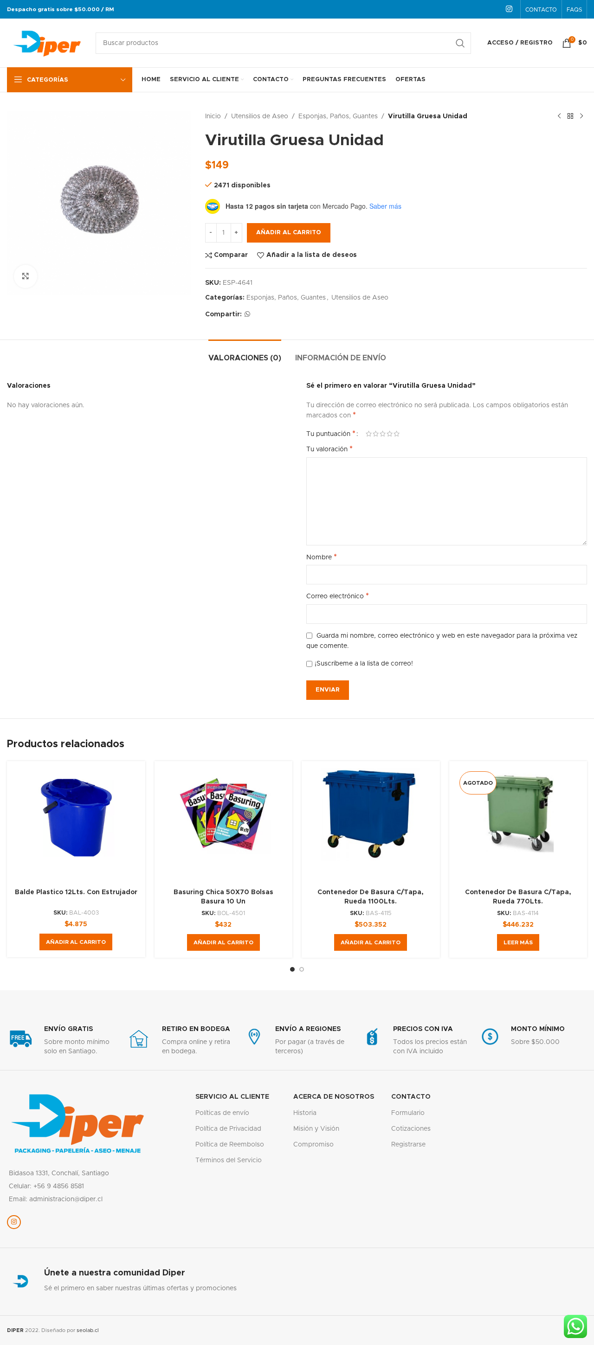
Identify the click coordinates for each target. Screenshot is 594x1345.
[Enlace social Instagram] (509, 9)
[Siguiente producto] (581, 116)
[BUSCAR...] (460, 43)
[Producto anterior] (559, 116)
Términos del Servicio (228, 1160)
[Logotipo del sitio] (46, 42)
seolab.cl (88, 1330)
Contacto (411, 1097)
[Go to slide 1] (292, 969)
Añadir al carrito (288, 233)
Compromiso (313, 1144)
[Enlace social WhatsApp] (247, 314)
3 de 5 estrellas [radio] (382, 433)
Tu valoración (329, 449)
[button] (75, 942)
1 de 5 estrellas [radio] (368, 433)
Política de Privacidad (228, 1129)
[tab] (244, 353)
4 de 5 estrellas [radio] (389, 433)
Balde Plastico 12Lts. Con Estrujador (76, 892)
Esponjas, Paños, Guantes (338, 116)
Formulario (408, 1113)
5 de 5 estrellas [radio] (396, 433)
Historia (304, 1113)
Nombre (321, 557)
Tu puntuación (330, 433)
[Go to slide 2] (301, 969)
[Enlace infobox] (61, 1040)
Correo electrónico (337, 596)
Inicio (213, 116)
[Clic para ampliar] (25, 276)
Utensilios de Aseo (259, 116)
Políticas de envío (222, 1113)
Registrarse (408, 1144)
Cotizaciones (411, 1129)
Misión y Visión (316, 1129)
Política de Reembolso (229, 1144)
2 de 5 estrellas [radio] (375, 433)
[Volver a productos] (570, 116)
